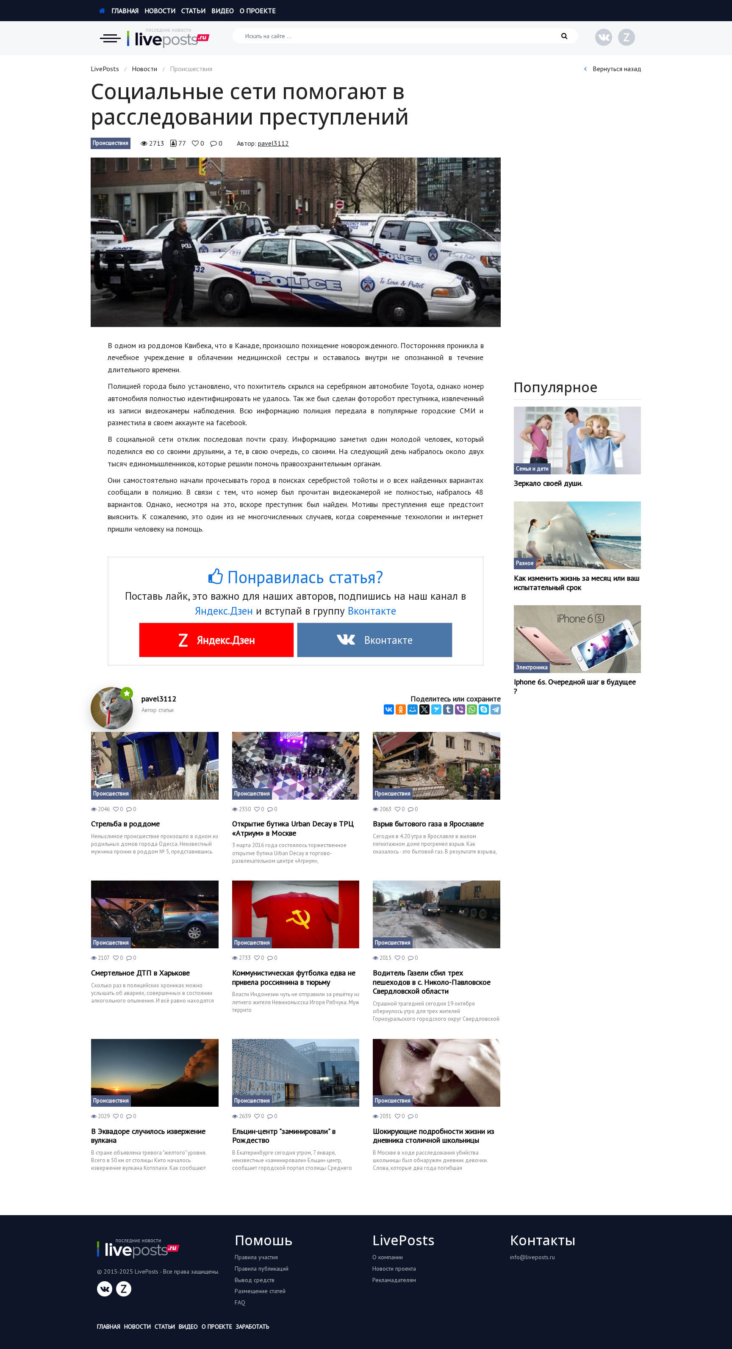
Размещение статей (260, 1291)
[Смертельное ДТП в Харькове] (155, 914)
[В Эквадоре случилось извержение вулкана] (155, 1073)
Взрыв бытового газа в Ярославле (428, 823)
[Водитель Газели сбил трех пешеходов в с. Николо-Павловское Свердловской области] (436, 914)
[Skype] (484, 709)
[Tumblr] (448, 709)
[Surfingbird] (436, 709)
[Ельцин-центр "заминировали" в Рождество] (296, 1073)
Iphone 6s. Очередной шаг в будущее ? (575, 686)
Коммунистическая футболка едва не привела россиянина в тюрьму (293, 977)
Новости (159, 10)
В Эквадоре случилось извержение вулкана (148, 1136)
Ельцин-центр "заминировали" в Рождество (284, 1136)
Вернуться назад (616, 68)
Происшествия (110, 143)
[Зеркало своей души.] (577, 440)
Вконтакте (372, 611)
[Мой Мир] (413, 709)
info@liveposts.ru (532, 1257)
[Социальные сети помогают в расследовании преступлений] (296, 242)
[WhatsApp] (472, 709)
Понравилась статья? (303, 577)
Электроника (532, 667)
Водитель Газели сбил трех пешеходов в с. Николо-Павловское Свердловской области (432, 982)
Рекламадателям (394, 1280)
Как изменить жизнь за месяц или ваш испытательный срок (577, 582)
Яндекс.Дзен (224, 611)
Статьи (193, 10)
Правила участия (256, 1257)
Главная (124, 10)
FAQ (240, 1302)
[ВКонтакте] (389, 709)
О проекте (258, 10)
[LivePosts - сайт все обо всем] (168, 38)
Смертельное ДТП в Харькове (140, 973)
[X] (424, 709)
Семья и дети (532, 468)
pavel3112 (273, 143)
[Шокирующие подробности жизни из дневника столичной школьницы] (436, 1073)
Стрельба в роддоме (125, 823)
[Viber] (460, 709)
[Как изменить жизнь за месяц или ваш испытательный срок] (577, 535)
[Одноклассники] (401, 709)
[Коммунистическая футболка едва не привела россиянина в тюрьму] (296, 914)
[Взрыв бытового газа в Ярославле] (436, 766)
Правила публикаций (261, 1268)
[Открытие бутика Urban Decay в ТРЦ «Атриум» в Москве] (296, 766)
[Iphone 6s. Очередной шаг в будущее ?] (577, 639)
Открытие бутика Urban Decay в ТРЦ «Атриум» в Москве (293, 828)
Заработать (252, 1326)
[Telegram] (496, 709)
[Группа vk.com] (603, 37)
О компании (387, 1257)
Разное (525, 563)
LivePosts (105, 68)
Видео (222, 10)
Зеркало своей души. (548, 483)
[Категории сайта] (110, 38)
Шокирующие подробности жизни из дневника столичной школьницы (433, 1136)
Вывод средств (254, 1280)
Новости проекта (394, 1268)
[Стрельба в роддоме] (155, 766)
